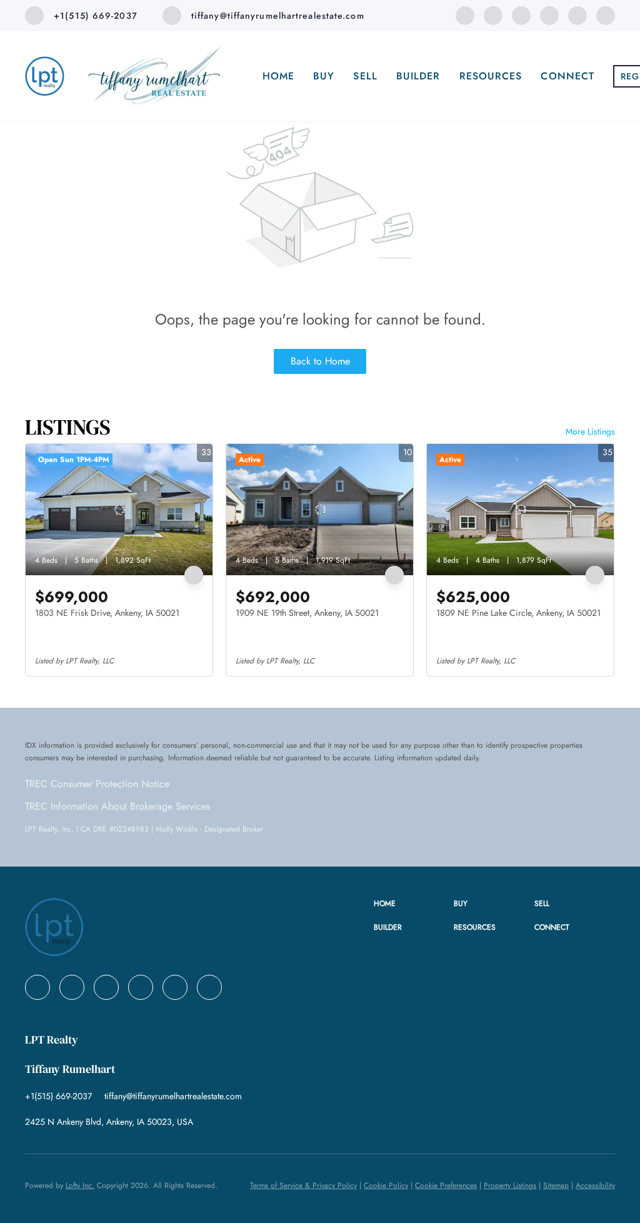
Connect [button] (567, 76)
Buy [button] (323, 76)
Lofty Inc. (80, 1185)
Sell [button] (365, 76)
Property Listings (510, 1185)
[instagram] (577, 15)
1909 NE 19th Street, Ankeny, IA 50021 (307, 612)
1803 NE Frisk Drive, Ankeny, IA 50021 (107, 612)
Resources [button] (490, 76)
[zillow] (549, 15)
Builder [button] (418, 76)
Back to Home (320, 361)
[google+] (605, 15)
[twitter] (521, 15)
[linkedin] (493, 15)
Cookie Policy (386, 1185)
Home (278, 76)
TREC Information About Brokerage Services (117, 806)
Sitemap (556, 1185)
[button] (414, 903)
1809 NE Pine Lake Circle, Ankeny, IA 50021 (518, 612)
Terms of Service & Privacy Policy (303, 1185)
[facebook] (465, 15)
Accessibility (595, 1185)
